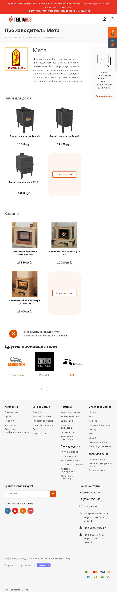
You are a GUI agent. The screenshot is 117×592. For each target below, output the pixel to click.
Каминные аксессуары (67, 437)
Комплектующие (98, 442)
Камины (66, 406)
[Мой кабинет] (104, 19)
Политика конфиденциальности (17, 430)
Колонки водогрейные (68, 470)
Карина (93, 420)
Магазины (10, 424)
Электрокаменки (100, 406)
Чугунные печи (69, 451)
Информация (41, 406)
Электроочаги (68, 431)
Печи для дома (70, 446)
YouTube (15, 511)
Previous (42, 389)
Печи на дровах (98, 458)
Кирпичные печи (70, 460)
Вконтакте (8, 511)
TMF (91, 433)
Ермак (92, 437)
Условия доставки (43, 420)
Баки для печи (97, 470)
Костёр (92, 429)
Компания (11, 406)
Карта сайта (39, 433)
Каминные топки (70, 412)
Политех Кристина (99, 424)
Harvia (92, 412)
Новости (9, 420)
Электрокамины (70, 416)
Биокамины (67, 420)
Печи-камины (68, 455)
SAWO (92, 416)
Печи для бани (98, 453)
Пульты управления (100, 446)
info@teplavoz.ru (93, 506)
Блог (35, 429)
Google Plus (30, 511)
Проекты (9, 416)
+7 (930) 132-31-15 (90, 492)
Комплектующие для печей (100, 464)
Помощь (37, 412)
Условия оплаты (42, 416)
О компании (11, 412)
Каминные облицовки (67, 426)
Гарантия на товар (43, 424)
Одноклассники (23, 511)
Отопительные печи (72, 464)
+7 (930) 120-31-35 (90, 499)
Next (47, 389)
